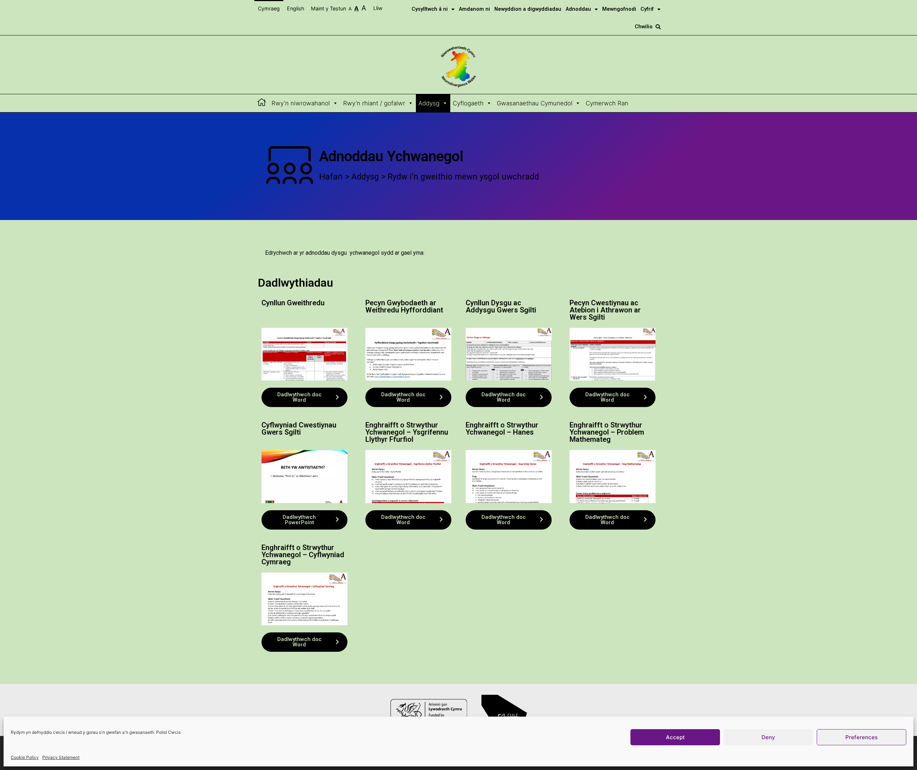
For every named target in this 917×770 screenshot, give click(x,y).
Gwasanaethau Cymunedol (534, 103)
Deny (768, 737)
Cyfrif (647, 9)
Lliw (378, 8)
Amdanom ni (474, 9)
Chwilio (644, 27)
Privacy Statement (61, 757)
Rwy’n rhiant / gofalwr (374, 103)
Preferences (861, 737)
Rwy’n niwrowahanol (301, 103)
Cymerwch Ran (607, 103)
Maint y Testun (338, 8)
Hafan (331, 177)
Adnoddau (578, 9)
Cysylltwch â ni (430, 9)
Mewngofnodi (619, 9)
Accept (675, 737)
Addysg (429, 103)
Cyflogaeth (468, 103)
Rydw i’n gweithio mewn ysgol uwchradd (463, 177)
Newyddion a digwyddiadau (527, 9)
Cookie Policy (25, 757)
